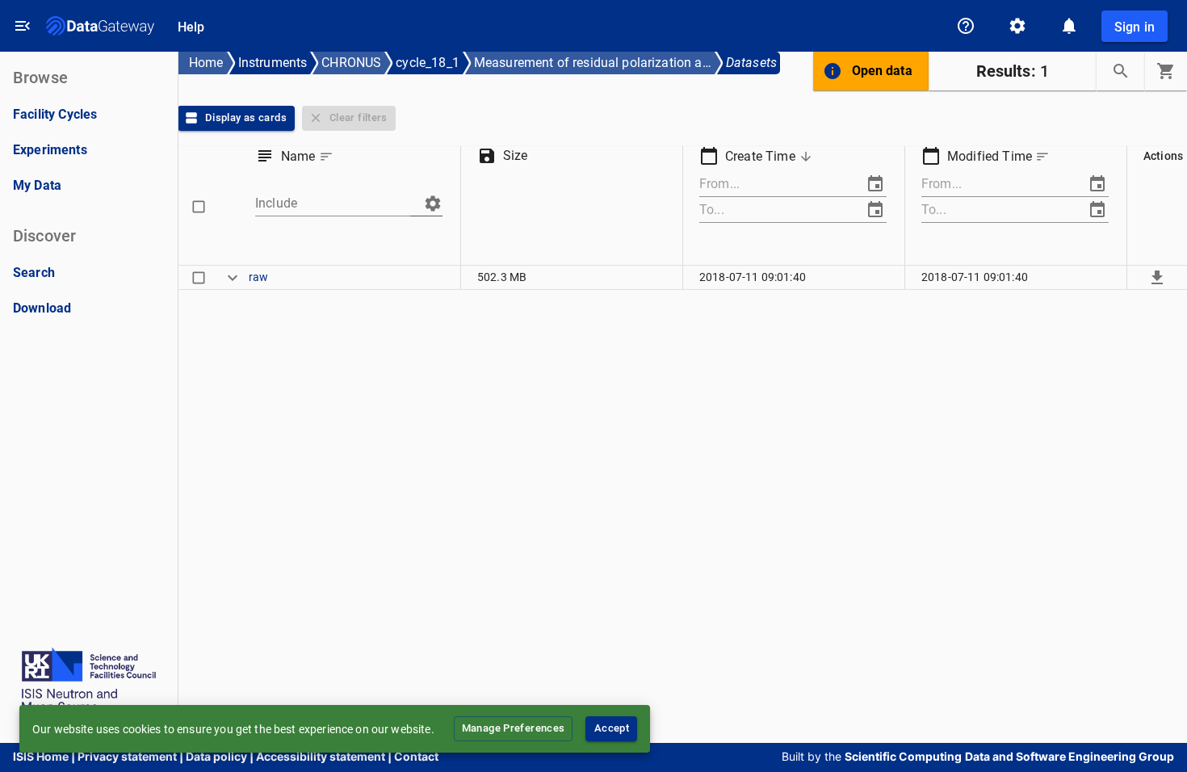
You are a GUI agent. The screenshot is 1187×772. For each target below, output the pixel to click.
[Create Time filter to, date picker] (875, 210)
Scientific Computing (903, 756)
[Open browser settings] (1017, 25)
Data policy (216, 756)
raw (258, 277)
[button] (309, 156)
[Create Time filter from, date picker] (875, 184)
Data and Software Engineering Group (1069, 756)
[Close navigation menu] (22, 25)
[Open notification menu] (1069, 25)
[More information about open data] (832, 71)
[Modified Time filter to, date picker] (1097, 210)
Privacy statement (127, 756)
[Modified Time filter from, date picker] (1097, 184)
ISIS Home (41, 756)
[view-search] (1120, 71)
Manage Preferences (513, 728)
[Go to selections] (1166, 71)
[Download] (1157, 277)
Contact (416, 756)
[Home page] (100, 26)
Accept (611, 728)
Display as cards (246, 117)
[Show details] (232, 277)
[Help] (965, 25)
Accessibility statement (320, 756)
